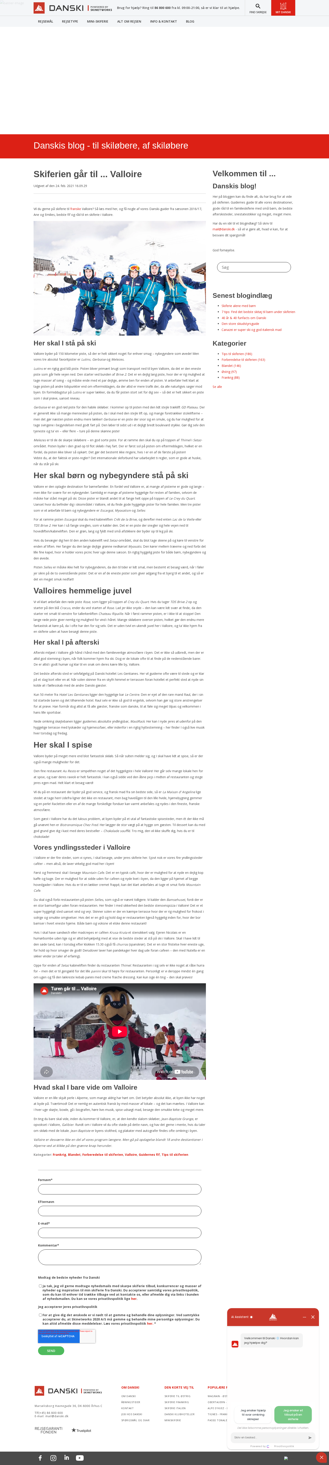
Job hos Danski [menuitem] (131, 1414)
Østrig (229, 372)
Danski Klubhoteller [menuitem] (179, 1414)
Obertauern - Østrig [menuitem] (222, 1402)
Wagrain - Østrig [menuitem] (220, 1396)
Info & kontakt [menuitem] (163, 21)
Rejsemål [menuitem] (45, 21)
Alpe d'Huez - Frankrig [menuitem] (224, 1408)
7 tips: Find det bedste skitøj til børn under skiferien (258, 312)
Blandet (74, 1154)
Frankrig (59, 1154)
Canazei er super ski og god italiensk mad (252, 330)
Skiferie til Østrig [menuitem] (177, 1396)
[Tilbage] (73, 10)
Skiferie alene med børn (239, 306)
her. (150, 1323)
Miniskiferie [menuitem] (172, 1420)
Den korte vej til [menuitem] (179, 1387)
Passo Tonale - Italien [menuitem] (223, 1420)
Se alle (217, 387)
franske (75, 209)
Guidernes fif (149, 1154)
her (134, 1299)
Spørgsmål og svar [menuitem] (135, 1420)
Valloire (131, 1154)
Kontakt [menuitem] (127, 1408)
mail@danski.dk (224, 229)
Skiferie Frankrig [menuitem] (176, 1402)
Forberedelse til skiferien (102, 1154)
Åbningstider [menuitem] (130, 1402)
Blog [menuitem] (190, 21)
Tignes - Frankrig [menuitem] (220, 1414)
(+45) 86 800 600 (50, 1413)
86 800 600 (162, 8)
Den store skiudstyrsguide (240, 324)
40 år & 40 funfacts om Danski (244, 318)
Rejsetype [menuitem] (70, 21)
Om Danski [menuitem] (130, 1387)
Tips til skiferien (175, 1154)
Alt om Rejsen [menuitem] (129, 21)
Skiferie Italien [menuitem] (175, 1408)
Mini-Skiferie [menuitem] (97, 21)
